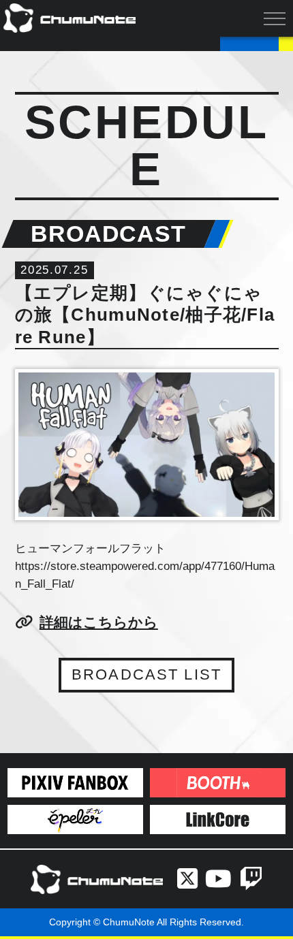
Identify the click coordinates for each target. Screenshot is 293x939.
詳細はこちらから (99, 622)
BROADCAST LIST (146, 675)
